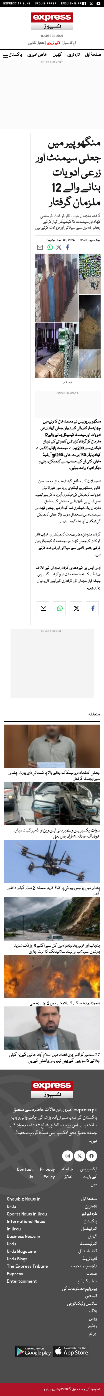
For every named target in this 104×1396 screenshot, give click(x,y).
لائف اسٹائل (87, 1251)
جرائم (93, 1333)
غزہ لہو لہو (89, 1214)
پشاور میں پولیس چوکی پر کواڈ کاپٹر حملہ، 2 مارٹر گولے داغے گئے (53, 891)
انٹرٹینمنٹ (88, 1244)
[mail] (43, 608)
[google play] (33, 1353)
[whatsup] (59, 608)
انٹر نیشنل (89, 1229)
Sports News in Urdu (27, 1214)
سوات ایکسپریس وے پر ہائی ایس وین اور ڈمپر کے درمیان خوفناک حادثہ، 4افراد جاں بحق (57, 833)
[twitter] (76, 608)
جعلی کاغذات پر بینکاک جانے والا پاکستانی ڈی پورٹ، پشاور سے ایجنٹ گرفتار (54, 776)
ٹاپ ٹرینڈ (89, 1259)
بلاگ (93, 1311)
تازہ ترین (73, 54)
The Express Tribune (27, 1266)
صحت (92, 1274)
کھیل (57, 54)
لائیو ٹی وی (53, 43)
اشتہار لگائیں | (37, 43)
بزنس (93, 1318)
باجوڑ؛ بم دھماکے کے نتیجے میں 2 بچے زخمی (65, 1003)
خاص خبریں (37, 54)
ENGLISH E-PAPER (74, 3)
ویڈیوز (92, 1326)
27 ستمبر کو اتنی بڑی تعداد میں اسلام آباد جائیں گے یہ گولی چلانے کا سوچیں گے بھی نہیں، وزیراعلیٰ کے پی (54, 1058)
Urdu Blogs (17, 1259)
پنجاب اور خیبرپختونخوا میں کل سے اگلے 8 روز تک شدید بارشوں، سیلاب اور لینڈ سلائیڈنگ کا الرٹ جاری (57, 948)
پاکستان (15, 54)
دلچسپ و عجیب (84, 1266)
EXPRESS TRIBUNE (17, 3)
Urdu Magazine (21, 1251)
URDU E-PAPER (46, 3)
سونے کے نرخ (87, 1281)
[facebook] (92, 608)
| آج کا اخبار (68, 43)
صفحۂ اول (93, 54)
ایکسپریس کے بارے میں (88, 1177)
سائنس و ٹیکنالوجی (82, 1303)
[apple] (71, 1353)
